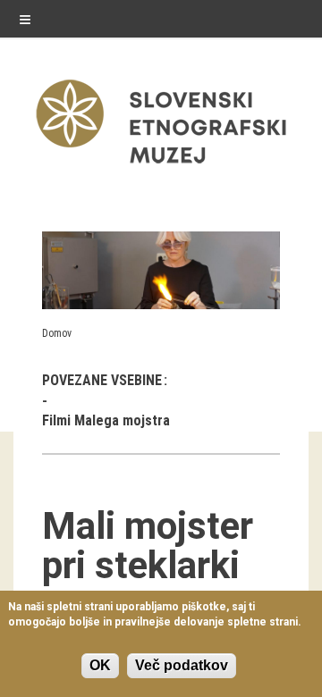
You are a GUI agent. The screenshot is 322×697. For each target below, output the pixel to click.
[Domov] (161, 167)
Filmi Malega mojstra (106, 420)
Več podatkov (181, 665)
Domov (57, 333)
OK (100, 665)
